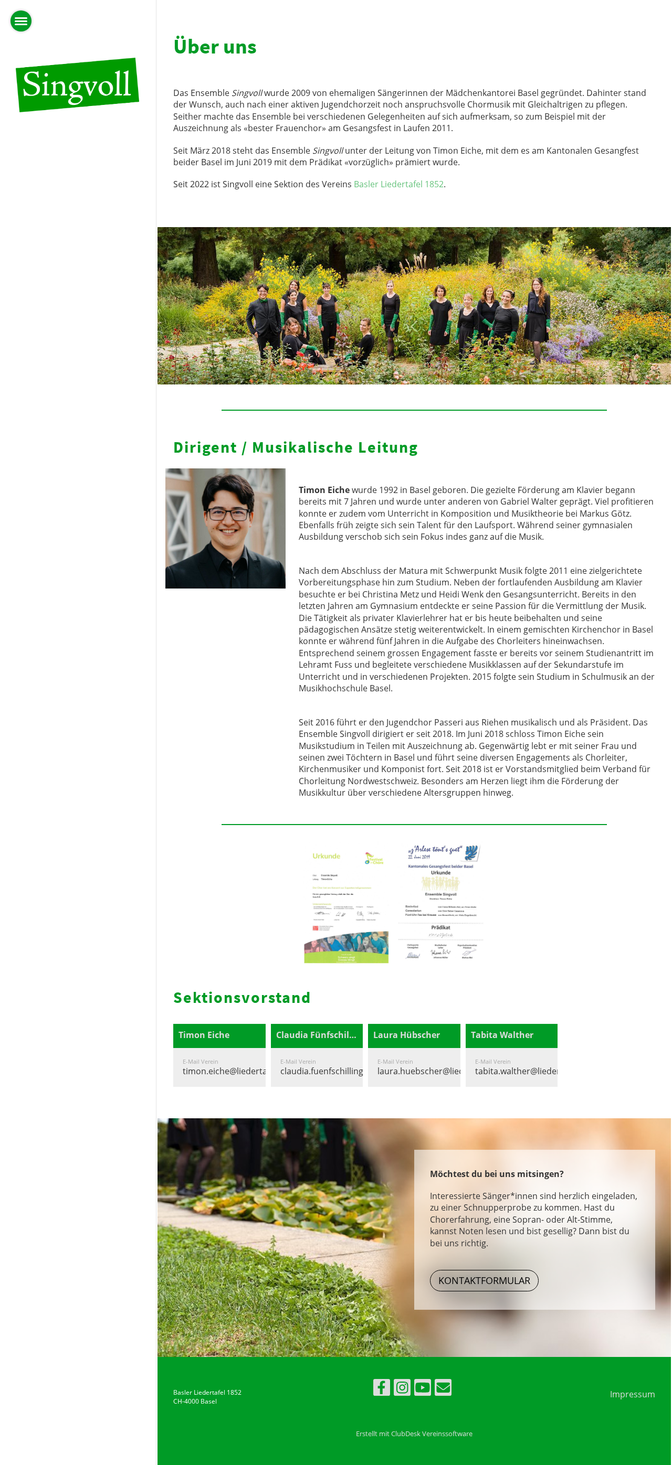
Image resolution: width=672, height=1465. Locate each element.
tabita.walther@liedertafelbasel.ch (542, 1071)
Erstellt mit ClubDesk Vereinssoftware (414, 1433)
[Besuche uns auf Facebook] (381, 1389)
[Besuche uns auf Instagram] (402, 1389)
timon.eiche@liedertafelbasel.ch (246, 1071)
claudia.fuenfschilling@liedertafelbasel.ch (361, 1071)
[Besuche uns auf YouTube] (422, 1389)
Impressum (632, 1394)
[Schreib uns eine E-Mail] (443, 1389)
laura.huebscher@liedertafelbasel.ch (449, 1071)
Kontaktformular (484, 1280)
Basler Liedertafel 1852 (399, 184)
